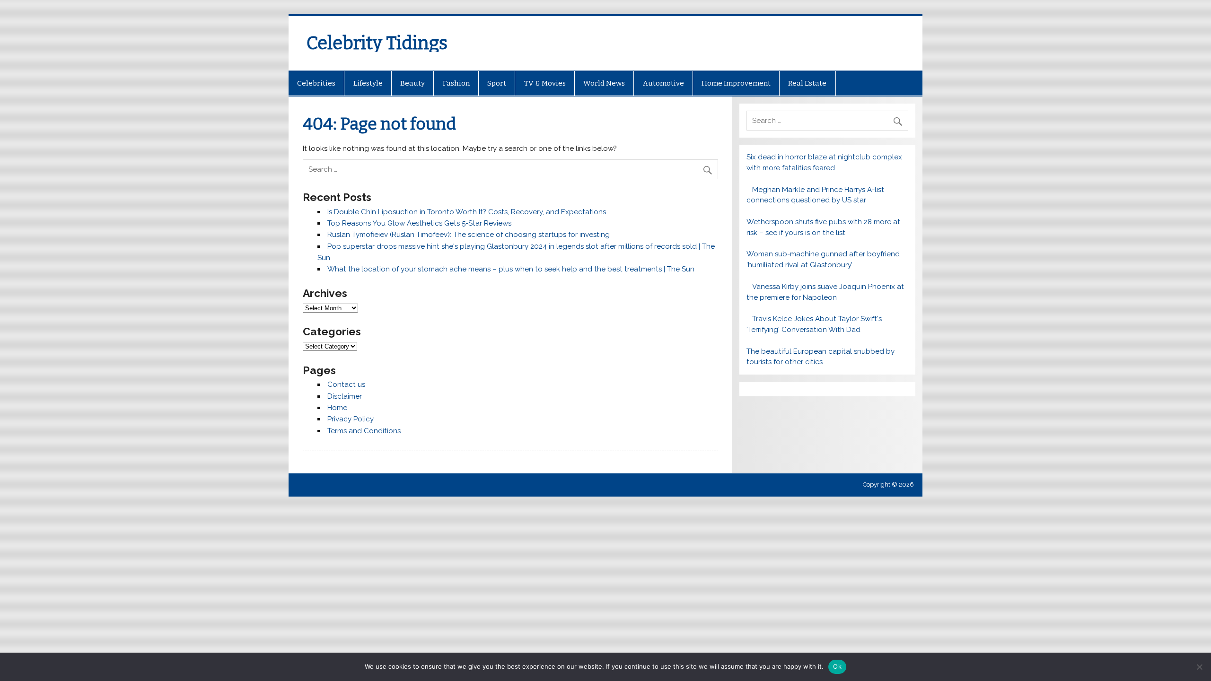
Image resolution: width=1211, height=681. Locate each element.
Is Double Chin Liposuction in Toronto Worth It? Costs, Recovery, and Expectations (466, 212)
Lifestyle (368, 83)
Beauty (412, 83)
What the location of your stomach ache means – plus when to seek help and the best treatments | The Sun (510, 269)
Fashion (456, 83)
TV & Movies (545, 83)
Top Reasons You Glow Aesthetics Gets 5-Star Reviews (419, 223)
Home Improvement (736, 83)
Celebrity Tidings (377, 43)
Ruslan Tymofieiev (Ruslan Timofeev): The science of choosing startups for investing (468, 234)
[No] (1199, 667)
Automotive (663, 83)
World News (604, 83)
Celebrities (316, 83)
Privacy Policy (350, 419)
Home (337, 407)
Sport (496, 83)
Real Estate (807, 83)
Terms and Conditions (364, 431)
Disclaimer (344, 396)
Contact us (346, 384)
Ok (837, 666)
